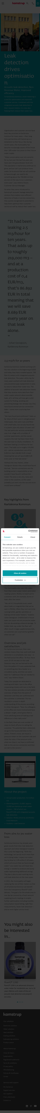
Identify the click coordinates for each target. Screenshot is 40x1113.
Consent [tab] (7, 537)
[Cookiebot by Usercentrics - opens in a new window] (28, 531)
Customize (19, 580)
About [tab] (32, 537)
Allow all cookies (20, 573)
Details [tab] (20, 537)
